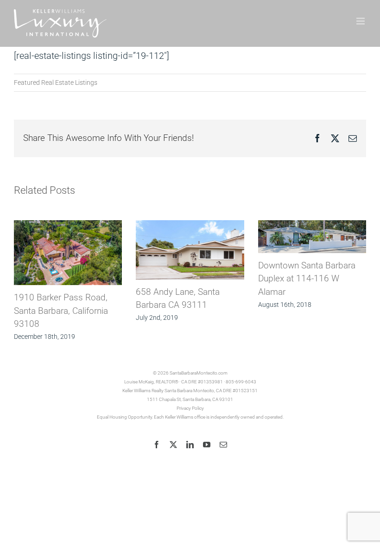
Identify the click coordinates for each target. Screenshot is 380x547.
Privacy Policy (190, 408)
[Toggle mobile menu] (361, 21)
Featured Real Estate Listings (55, 82)
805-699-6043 (241, 381)
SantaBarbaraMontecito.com (199, 372)
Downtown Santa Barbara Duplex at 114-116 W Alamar (306, 278)
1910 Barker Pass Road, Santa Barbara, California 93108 (61, 310)
